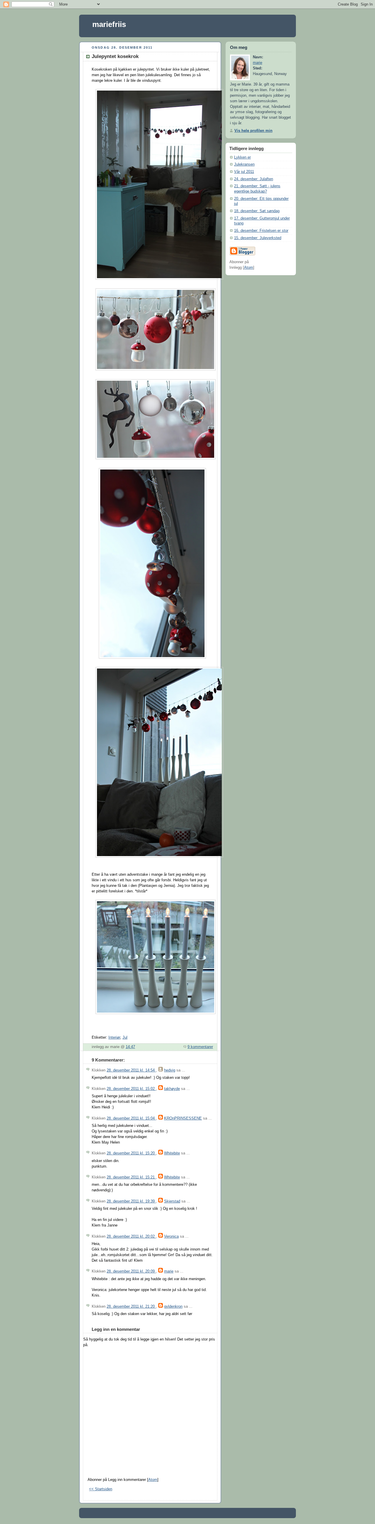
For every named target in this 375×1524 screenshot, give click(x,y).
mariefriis (109, 24)
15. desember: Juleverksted (257, 238)
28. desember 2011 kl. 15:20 (131, 1153)
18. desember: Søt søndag (256, 211)
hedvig (169, 1070)
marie (168, 1271)
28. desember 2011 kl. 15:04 (131, 1118)
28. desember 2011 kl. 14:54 (131, 1070)
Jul (124, 1037)
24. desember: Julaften (253, 179)
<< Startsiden (100, 1489)
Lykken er (242, 157)
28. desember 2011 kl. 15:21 (131, 1177)
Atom (152, 1480)
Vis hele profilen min (253, 131)
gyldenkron (173, 1306)
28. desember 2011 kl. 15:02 (131, 1089)
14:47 (130, 1047)
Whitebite (172, 1153)
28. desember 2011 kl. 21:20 (131, 1306)
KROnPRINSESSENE (183, 1118)
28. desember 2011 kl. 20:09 (131, 1271)
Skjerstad (172, 1201)
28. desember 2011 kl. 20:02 (131, 1236)
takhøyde (172, 1089)
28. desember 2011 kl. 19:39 (131, 1201)
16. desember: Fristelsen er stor (261, 231)
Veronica (171, 1236)
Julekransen (244, 164)
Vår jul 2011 (244, 172)
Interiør (114, 1037)
